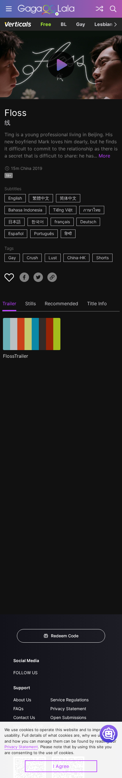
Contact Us (24, 717)
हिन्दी (68, 233)
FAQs (18, 708)
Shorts (102, 257)
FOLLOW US (25, 672)
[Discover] (99, 9)
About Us (22, 699)
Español (15, 233)
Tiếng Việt (63, 209)
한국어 (37, 221)
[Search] (113, 8)
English (15, 198)
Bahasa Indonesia (25, 209)
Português (44, 233)
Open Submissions (68, 717)
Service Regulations (69, 699)
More (104, 156)
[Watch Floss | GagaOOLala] (46, 9)
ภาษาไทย (91, 209)
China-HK (76, 257)
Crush (32, 257)
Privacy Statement (68, 708)
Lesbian (103, 24)
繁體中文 (41, 198)
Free (46, 24)
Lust (53, 257)
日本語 (14, 221)
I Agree (61, 766)
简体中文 (68, 198)
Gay (80, 24)
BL (64, 24)
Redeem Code (64, 635)
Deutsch (88, 221)
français (62, 221)
